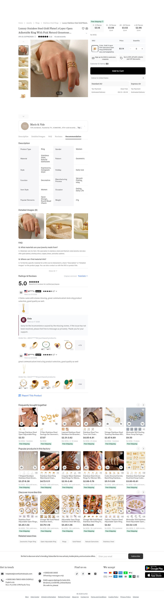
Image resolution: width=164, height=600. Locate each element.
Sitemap (136, 597)
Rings (37, 23)
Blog (27, 597)
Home (20, 23)
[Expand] (86, 33)
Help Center (35, 597)
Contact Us (85, 597)
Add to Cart (118, 71)
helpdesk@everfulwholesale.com (19, 574)
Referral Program (64, 597)
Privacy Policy (125, 597)
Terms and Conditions (98, 597)
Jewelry (29, 23)
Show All (52, 271)
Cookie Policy (113, 597)
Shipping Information (48, 597)
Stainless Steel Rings (51, 23)
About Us (75, 597)
